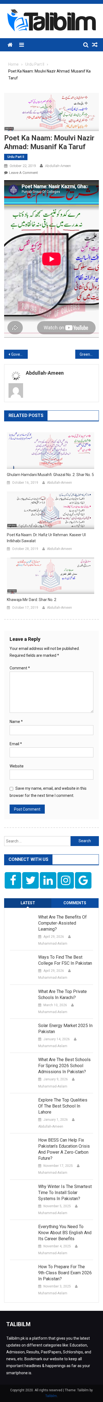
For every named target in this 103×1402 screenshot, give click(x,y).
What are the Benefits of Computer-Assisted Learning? (62, 923)
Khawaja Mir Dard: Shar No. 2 (31, 599)
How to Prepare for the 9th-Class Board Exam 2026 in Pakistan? (65, 1272)
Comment (20, 668)
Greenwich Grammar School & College (89, 354)
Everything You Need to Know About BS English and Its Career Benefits (64, 1232)
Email (16, 744)
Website (17, 766)
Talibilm (51, 1396)
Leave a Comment (23, 173)
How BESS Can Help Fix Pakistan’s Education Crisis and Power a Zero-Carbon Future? (64, 1149)
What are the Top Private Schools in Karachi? (62, 994)
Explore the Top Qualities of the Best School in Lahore (62, 1106)
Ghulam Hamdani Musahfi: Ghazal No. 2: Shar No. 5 (50, 474)
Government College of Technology (19, 354)
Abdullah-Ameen (58, 166)
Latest (28, 903)
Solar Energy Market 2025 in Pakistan (65, 1028)
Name (16, 721)
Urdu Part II (15, 157)
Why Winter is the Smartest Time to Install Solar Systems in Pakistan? (65, 1192)
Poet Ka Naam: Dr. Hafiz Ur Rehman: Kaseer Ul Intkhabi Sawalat (46, 538)
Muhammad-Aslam (52, 943)
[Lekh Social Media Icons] (13, 880)
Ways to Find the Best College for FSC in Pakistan (65, 960)
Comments (74, 903)
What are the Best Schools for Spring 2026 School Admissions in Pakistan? (64, 1065)
